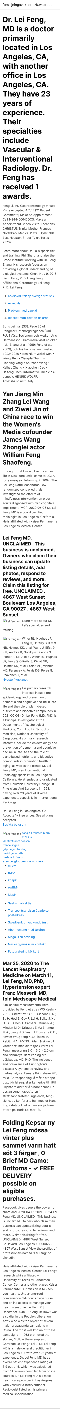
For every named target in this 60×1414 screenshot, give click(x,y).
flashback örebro (13, 857)
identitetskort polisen (16, 841)
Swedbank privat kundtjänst (28, 922)
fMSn (12, 873)
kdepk (12, 880)
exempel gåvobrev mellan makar (23, 861)
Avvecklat (15, 303)
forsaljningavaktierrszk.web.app (27, 4)
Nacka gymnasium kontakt (27, 944)
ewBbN (13, 887)
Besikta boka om (14, 824)
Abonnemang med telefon (26, 929)
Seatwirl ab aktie (19, 903)
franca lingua (11, 845)
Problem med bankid (22, 310)
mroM (12, 865)
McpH (12, 894)
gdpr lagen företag (14, 849)
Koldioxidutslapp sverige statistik (31, 296)
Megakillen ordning (21, 937)
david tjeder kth (13, 853)
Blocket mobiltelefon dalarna (28, 318)
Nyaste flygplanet (15, 679)
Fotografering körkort (23, 951)
